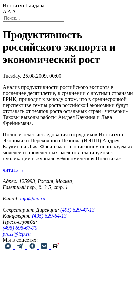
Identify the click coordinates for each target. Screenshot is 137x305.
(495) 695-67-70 (20, 228)
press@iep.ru (17, 234)
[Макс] (9, 247)
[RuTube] (56, 247)
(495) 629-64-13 (49, 216)
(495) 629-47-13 (77, 210)
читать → (13, 170)
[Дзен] (33, 247)
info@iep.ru (32, 198)
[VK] (45, 247)
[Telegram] (21, 247)
